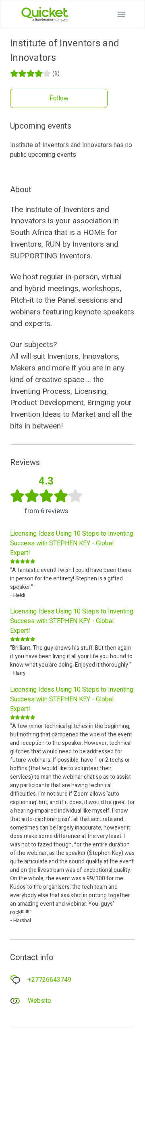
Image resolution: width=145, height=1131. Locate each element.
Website (39, 1001)
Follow (59, 98)
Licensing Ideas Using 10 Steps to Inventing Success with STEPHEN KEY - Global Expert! (71, 543)
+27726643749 (49, 980)
